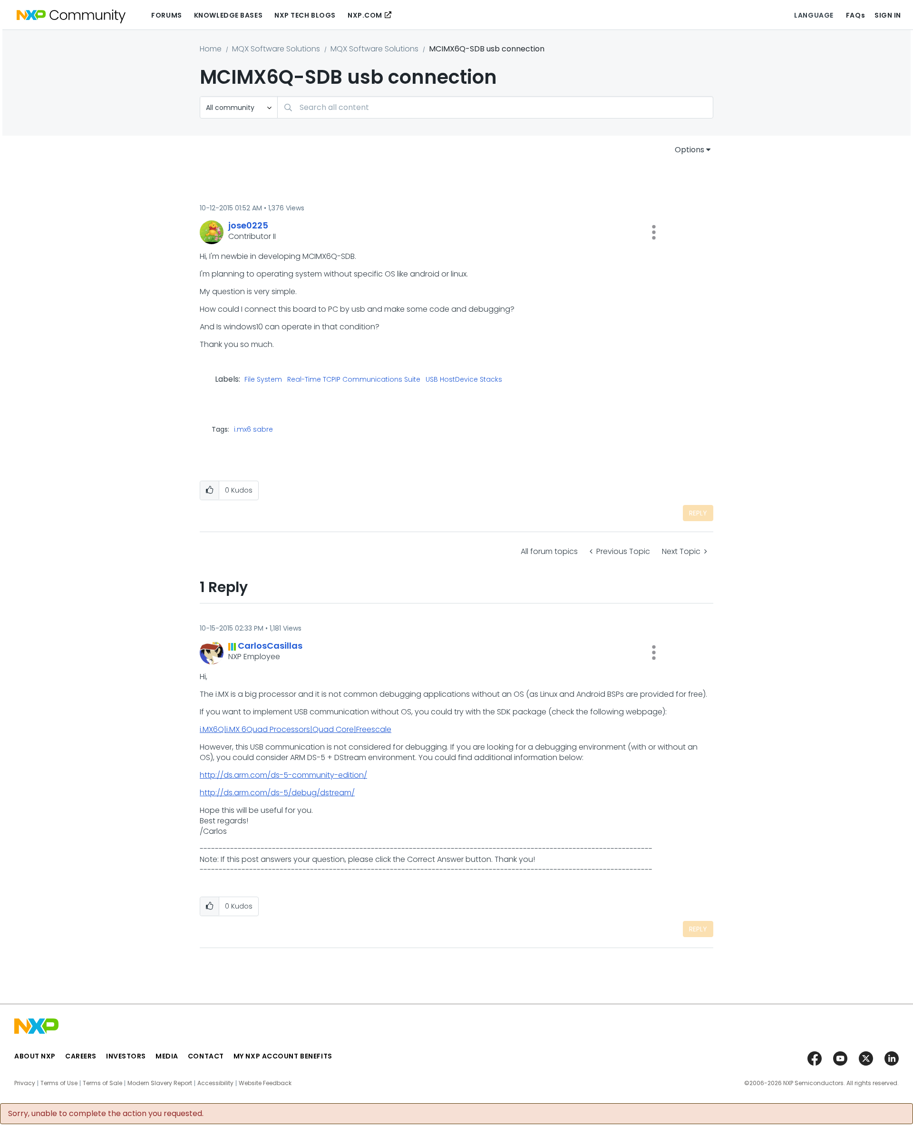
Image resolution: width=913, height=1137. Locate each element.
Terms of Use (59, 1083)
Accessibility (215, 1083)
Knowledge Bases (228, 15)
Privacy (24, 1083)
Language (813, 15)
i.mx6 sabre (253, 429)
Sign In (887, 15)
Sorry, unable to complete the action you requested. (106, 1113)
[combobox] (495, 107)
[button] (654, 232)
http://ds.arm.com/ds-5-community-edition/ (283, 775)
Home (211, 48)
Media (166, 1056)
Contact (206, 1056)
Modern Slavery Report (159, 1083)
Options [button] (689, 149)
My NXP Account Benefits (282, 1056)
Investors (126, 1056)
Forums (166, 15)
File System (263, 380)
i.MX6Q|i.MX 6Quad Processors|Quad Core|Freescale (295, 729)
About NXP (35, 1056)
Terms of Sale (102, 1083)
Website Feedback (265, 1083)
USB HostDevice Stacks (464, 380)
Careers (81, 1056)
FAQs (855, 15)
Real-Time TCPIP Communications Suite (353, 380)
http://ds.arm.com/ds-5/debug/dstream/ (277, 792)
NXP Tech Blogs (305, 15)
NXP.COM (365, 15)
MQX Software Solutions (276, 48)
